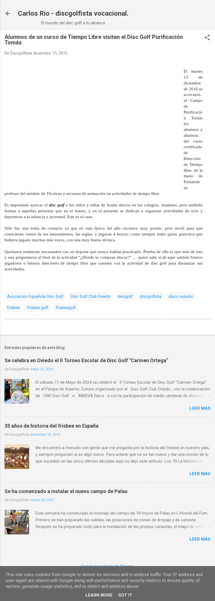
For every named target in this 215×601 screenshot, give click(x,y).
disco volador (181, 296)
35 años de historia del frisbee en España (51, 426)
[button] (207, 38)
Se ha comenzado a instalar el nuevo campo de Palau (65, 491)
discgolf (125, 296)
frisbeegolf (66, 307)
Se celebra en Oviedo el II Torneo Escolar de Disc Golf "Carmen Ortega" (86, 360)
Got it (125, 595)
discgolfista (150, 296)
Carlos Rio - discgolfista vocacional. (73, 13)
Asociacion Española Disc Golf (35, 296)
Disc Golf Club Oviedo (91, 296)
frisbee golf (37, 307)
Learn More (99, 595)
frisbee (13, 307)
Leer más (200, 408)
